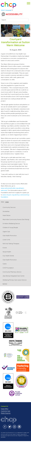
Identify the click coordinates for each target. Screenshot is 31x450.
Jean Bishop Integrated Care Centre (13, 276)
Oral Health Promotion (10, 235)
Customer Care (5, 411)
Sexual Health (7, 252)
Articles (7, 202)
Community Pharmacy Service (12, 272)
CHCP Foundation (8, 268)
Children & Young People (10, 227)
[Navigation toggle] (28, 3)
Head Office (4, 409)
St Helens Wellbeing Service (11, 223)
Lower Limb (6, 239)
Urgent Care (6, 231)
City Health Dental (8, 256)
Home (2, 202)
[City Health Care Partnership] (8, 5)
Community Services (9, 207)
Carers (5, 264)
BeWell (5, 284)
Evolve (5, 247)
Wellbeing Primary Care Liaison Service (15, 280)
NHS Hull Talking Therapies (11, 243)
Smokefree (6, 211)
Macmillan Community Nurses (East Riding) (16, 219)
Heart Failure (6, 215)
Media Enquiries (6, 413)
